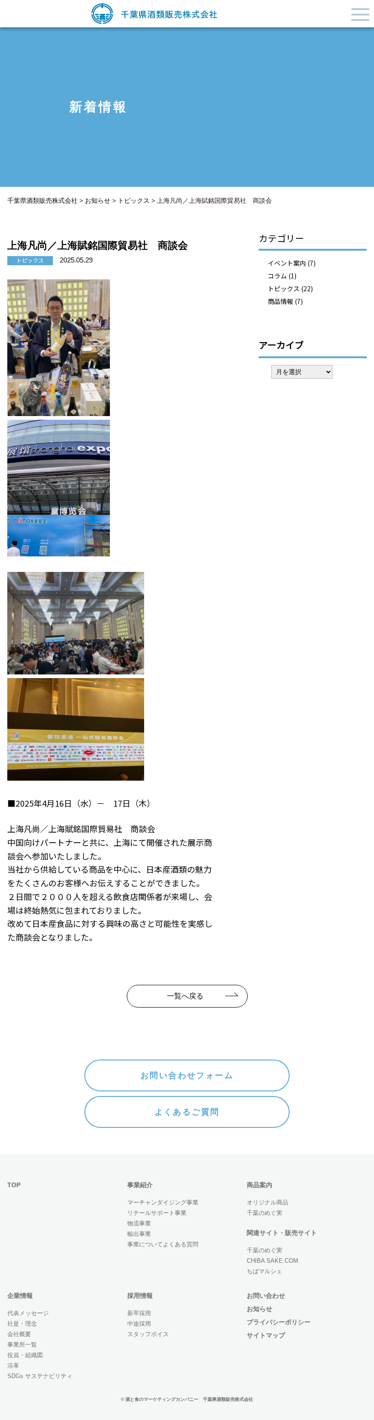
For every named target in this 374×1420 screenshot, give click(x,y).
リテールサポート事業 (157, 1212)
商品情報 (280, 301)
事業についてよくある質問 (162, 1244)
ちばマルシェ (264, 1271)
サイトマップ (266, 1335)
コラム (277, 275)
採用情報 (140, 1295)
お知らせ (259, 1308)
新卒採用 (139, 1313)
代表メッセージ (28, 1313)
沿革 (13, 1365)
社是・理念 (22, 1323)
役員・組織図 (25, 1355)
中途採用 (139, 1323)
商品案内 (259, 1184)
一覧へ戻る (185, 996)
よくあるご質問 (187, 1111)
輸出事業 (139, 1233)
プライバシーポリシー (279, 1322)
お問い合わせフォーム (187, 1075)
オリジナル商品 (267, 1202)
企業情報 (20, 1295)
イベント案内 (287, 263)
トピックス (284, 288)
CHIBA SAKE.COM (272, 1260)
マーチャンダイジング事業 (162, 1202)
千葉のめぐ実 (264, 1212)
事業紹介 (140, 1184)
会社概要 (19, 1334)
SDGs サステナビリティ (40, 1376)
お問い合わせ (266, 1295)
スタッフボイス (148, 1334)
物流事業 (139, 1223)
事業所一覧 (22, 1344)
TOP (14, 1184)
